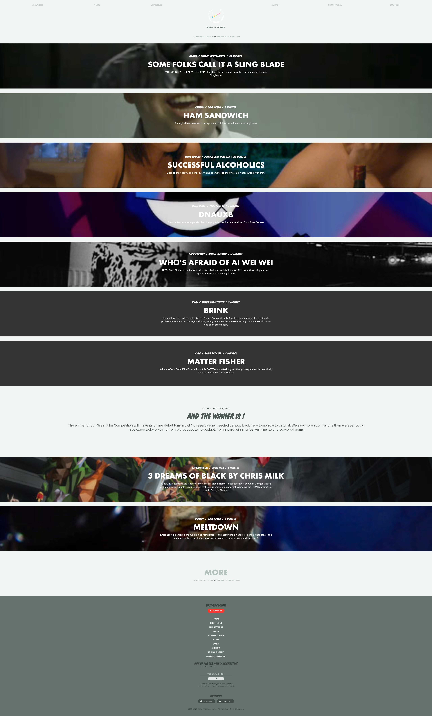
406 (222, 36)
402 (208, 36)
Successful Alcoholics (216, 165)
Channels (216, 623)
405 (218, 36)
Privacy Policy (209, 686)
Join (216, 678)
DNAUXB (216, 214)
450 (238, 36)
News (216, 639)
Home (216, 618)
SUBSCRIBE (217, 611)
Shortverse (216, 627)
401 (204, 36)
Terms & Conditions (237, 709)
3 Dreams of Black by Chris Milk (216, 476)
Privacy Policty (223, 709)
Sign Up (221, 656)
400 (200, 36)
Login (210, 656)
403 (211, 36)
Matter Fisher (216, 361)
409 (233, 36)
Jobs (216, 643)
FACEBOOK (208, 701)
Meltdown (216, 527)
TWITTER (227, 701)
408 (229, 36)
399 (197, 36)
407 (226, 36)
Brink (216, 310)
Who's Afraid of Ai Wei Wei (216, 262)
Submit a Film (216, 635)
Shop (216, 631)
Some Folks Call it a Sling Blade (216, 64)
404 (215, 36)
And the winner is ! (216, 415)
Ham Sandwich (216, 115)
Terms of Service (223, 686)
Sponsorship (216, 652)
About (216, 648)
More (216, 572)
